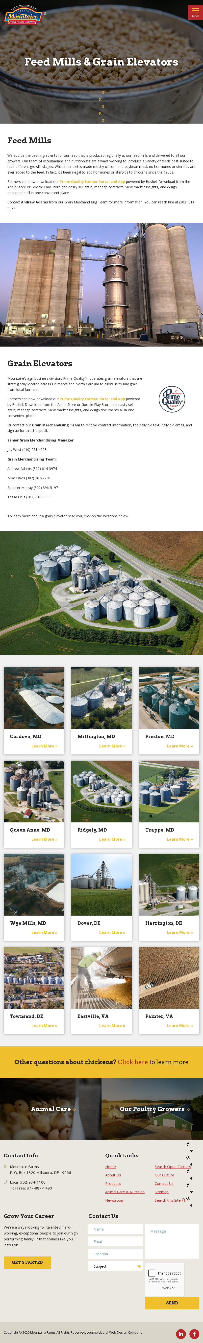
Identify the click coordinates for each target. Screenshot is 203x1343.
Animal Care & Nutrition (125, 1191)
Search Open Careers (173, 1166)
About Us (113, 1174)
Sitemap (162, 1191)
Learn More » (44, 746)
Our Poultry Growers (152, 1109)
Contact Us (164, 1183)
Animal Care (51, 1109)
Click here (133, 1062)
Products (113, 1183)
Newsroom (114, 1200)
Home (110, 1166)
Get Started (27, 1262)
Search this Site (168, 1200)
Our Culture (164, 1174)
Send (172, 1303)
